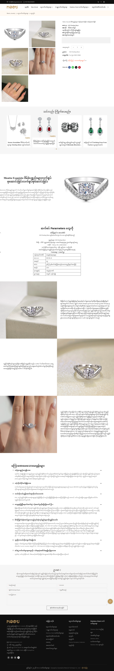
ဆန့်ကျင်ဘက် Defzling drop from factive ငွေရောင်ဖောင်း (95, 144)
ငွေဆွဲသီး (71, 639)
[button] (107, 7)
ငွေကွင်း (32, 13)
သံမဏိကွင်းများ (95, 635)
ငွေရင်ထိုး (71, 645)
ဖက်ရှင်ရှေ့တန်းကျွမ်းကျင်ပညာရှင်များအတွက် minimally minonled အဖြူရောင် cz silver (70, 144)
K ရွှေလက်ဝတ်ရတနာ (52, 630)
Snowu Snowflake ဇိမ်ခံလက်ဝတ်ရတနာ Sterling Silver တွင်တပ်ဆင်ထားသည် (18, 144)
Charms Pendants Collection (77, 642)
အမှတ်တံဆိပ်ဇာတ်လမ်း (53, 636)
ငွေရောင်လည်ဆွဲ (73, 633)
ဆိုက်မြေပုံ (85, 668)
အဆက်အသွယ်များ (51, 648)
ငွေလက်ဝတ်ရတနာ (22, 13)
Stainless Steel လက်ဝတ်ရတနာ (55, 633)
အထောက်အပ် (50, 645)
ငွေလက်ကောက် (73, 627)
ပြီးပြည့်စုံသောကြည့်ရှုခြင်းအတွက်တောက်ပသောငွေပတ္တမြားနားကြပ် (44, 142)
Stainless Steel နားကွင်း (97, 644)
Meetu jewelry (11, 13)
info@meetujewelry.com (15, 2)
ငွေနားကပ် (72, 630)
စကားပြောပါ (49, 639)
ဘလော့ (48, 642)
